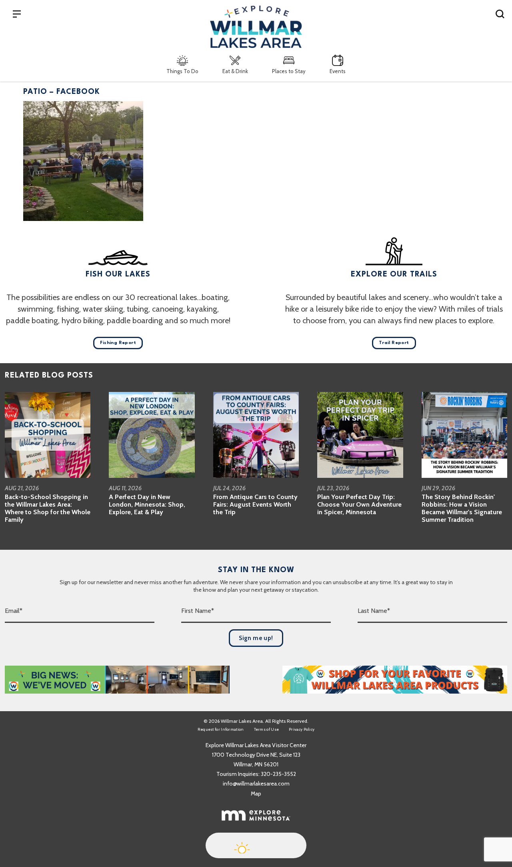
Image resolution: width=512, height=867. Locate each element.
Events (338, 71)
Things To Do (182, 71)
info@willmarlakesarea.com (256, 783)
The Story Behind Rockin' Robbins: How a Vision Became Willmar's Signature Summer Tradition (462, 508)
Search (500, 13)
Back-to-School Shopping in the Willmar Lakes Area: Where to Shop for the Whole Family (47, 508)
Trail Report (394, 343)
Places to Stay (289, 71)
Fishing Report (118, 343)
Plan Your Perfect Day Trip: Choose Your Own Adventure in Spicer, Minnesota (359, 504)
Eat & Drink (235, 71)
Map (256, 793)
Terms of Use (266, 729)
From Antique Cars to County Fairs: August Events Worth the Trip (255, 504)
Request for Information (221, 729)
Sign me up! (256, 638)
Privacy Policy (301, 729)
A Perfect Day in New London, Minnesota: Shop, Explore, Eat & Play (147, 504)
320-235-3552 (278, 774)
